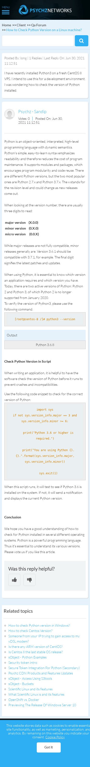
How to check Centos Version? (30, 631)
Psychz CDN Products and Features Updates (40, 673)
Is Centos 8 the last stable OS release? (35, 652)
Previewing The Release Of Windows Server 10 (42, 705)
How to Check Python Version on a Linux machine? (44, 30)
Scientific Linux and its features (30, 689)
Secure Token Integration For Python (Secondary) (44, 668)
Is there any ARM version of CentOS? (35, 647)
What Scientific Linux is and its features (36, 694)
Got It (48, 747)
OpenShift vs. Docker (23, 700)
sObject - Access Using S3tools (30, 678)
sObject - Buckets (21, 684)
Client (21, 25)
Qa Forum (38, 25)
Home (6, 25)
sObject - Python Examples (27, 657)
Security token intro (22, 662)
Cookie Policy (55, 737)
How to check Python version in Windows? (39, 625)
